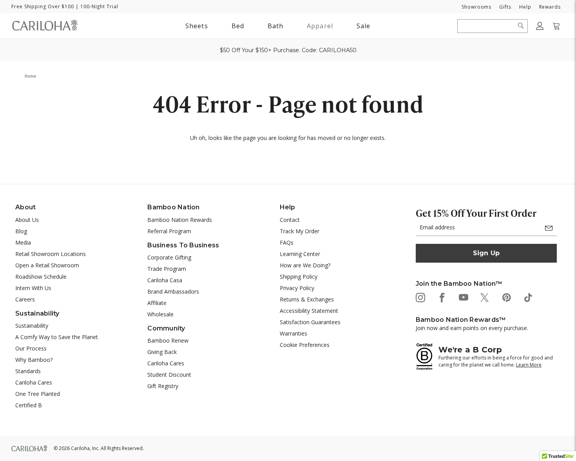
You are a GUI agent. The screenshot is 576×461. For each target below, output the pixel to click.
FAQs (286, 242)
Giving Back (162, 352)
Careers (25, 299)
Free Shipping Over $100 (42, 6)
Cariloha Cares (33, 382)
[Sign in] (540, 25)
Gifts (505, 7)
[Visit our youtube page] (463, 297)
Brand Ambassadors (173, 291)
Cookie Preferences (305, 344)
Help (525, 7)
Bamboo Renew (167, 340)
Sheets (196, 26)
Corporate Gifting (169, 257)
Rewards (550, 7)
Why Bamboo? (34, 359)
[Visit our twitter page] (484, 297)
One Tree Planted (37, 393)
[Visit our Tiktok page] (527, 297)
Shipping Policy (298, 276)
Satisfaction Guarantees (310, 322)
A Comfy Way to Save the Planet (56, 337)
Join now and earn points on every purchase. (472, 328)
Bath (275, 27)
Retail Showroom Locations (50, 254)
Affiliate (157, 303)
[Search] (521, 26)
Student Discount (169, 374)
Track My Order (299, 231)
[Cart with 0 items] (556, 25)
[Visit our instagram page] (420, 297)
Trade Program (166, 268)
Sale (363, 26)
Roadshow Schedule (41, 276)
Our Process (31, 348)
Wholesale (160, 314)
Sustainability (31, 325)
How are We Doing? (305, 265)
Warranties (293, 333)
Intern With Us (33, 288)
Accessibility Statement (309, 310)
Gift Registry (162, 386)
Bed (238, 26)
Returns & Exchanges (307, 299)
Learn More (529, 364)
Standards (28, 371)
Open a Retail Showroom (47, 265)
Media (23, 242)
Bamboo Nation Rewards (179, 219)
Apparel (320, 26)
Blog (21, 231)
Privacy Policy (297, 288)
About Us (27, 219)
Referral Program (169, 231)
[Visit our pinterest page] (506, 297)
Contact (290, 219)
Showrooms (476, 7)
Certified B (28, 405)
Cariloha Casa (164, 280)
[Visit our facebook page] (441, 297)
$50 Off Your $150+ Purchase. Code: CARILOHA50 (288, 50)
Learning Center (300, 254)
